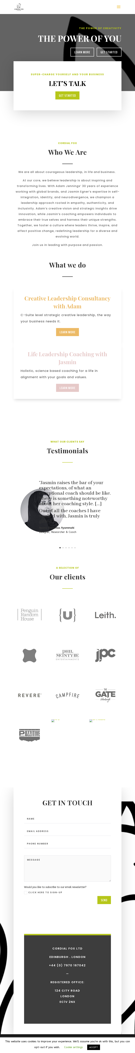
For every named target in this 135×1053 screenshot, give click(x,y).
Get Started (109, 52)
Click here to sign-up (45, 892)
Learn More (82, 52)
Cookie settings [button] (73, 1047)
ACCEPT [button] (93, 1047)
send (104, 900)
